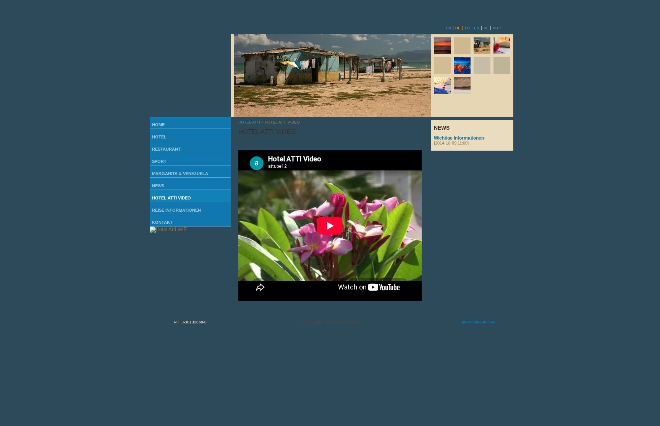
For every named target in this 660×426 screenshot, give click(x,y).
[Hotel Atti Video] (190, 75)
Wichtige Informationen (459, 140)
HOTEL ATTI (249, 122)
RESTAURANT (166, 149)
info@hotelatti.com (478, 322)
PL (486, 28)
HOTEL (159, 137)
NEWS (158, 185)
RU (495, 28)
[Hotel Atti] (190, 17)
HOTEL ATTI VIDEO (171, 198)
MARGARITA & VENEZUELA (180, 173)
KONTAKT (162, 222)
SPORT (159, 161)
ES (476, 28)
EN (448, 28)
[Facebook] (412, 27)
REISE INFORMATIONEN (176, 210)
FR (467, 28)
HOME (158, 124)
